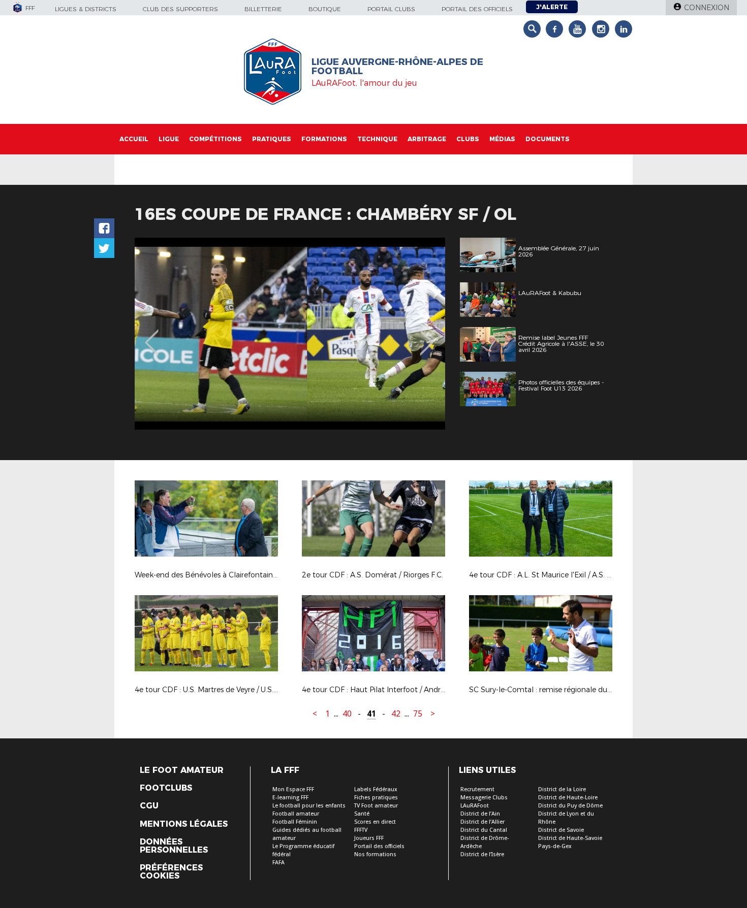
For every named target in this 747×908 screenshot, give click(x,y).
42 (395, 714)
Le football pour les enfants (309, 805)
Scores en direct (375, 822)
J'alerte (552, 7)
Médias (502, 139)
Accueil (133, 139)
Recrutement (477, 789)
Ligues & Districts (85, 9)
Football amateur (295, 813)
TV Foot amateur (376, 805)
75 (417, 714)
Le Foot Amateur (182, 770)
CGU (149, 806)
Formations (324, 139)
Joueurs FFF (369, 838)
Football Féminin (294, 822)
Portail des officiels (477, 9)
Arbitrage (427, 139)
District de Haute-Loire (568, 797)
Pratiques (271, 139)
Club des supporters (180, 9)
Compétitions (215, 139)
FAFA (278, 862)
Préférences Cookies (171, 872)
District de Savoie (561, 830)
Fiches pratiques (376, 797)
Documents (547, 139)
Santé (361, 813)
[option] (290, 334)
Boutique (324, 9)
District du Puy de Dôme (570, 805)
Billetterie (263, 9)
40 (347, 714)
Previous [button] (152, 335)
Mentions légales (184, 824)
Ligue (169, 139)
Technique (377, 139)
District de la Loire (562, 789)
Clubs (467, 139)
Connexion (706, 7)
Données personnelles (174, 846)
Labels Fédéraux (375, 789)
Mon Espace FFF (293, 789)
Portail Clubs (391, 9)
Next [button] (426, 335)
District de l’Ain (480, 813)
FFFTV (360, 830)
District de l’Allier (482, 822)
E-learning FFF (290, 797)
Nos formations (375, 854)
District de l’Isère (482, 854)
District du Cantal (483, 830)
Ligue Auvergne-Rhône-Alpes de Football (397, 66)
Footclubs (166, 788)
